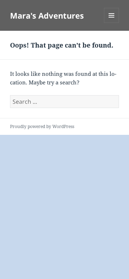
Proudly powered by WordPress (42, 126)
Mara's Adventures (47, 15)
